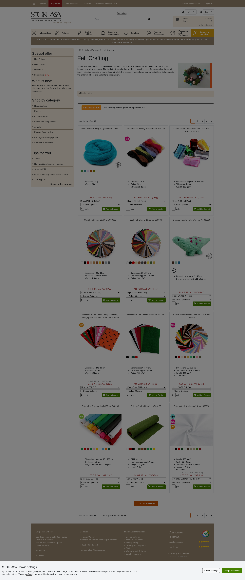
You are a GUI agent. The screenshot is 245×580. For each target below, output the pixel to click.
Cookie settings (211, 570)
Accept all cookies (232, 570)
